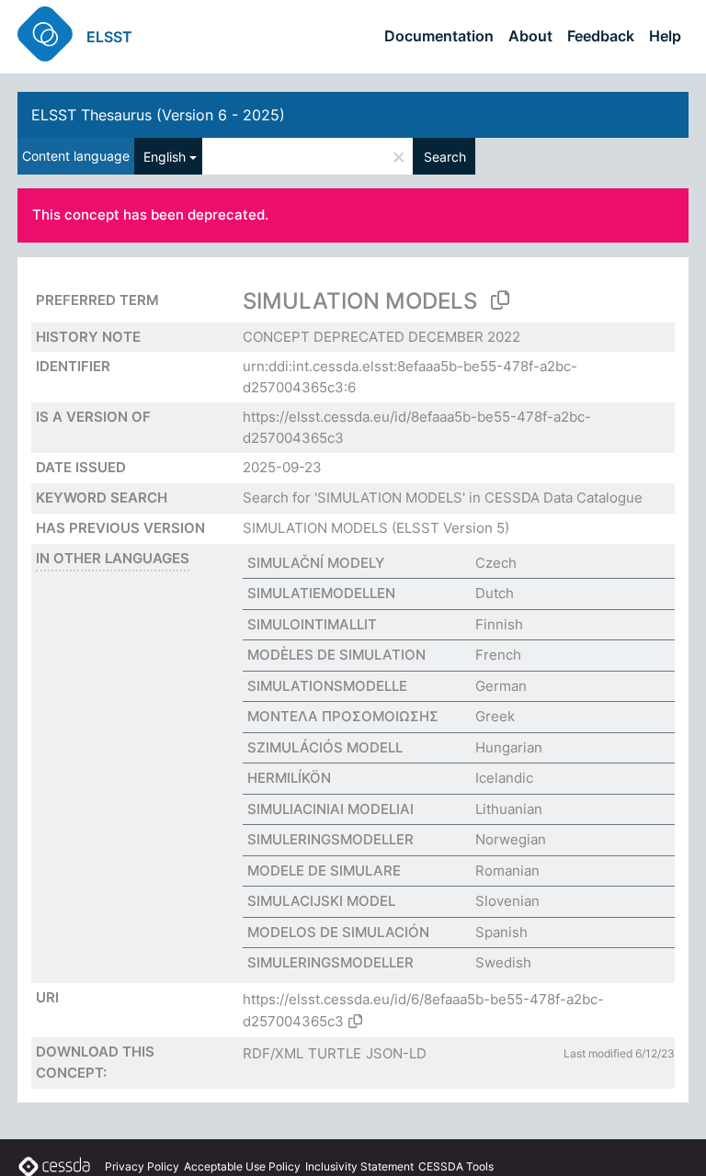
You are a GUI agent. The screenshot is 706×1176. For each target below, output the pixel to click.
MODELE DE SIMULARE (324, 870)
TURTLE (334, 1053)
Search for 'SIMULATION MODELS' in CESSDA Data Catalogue (443, 497)
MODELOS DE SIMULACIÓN (338, 932)
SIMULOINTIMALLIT (312, 624)
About (530, 36)
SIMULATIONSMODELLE (327, 686)
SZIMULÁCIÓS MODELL (325, 747)
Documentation (439, 36)
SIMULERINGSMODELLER (330, 839)
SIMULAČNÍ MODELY (315, 562)
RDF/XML (273, 1053)
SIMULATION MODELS (315, 528)
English (164, 156)
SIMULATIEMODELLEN (321, 593)
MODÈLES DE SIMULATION (336, 654)
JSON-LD (396, 1053)
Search (445, 156)
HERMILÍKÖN (289, 777)
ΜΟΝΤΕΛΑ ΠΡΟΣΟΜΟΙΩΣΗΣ (342, 716)
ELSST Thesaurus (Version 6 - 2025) (158, 115)
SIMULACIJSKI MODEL (321, 901)
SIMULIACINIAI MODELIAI (330, 809)
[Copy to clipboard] (500, 300)
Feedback (600, 36)
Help (665, 36)
